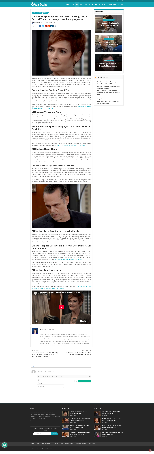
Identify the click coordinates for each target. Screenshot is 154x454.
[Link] (57, 376)
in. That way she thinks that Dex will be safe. (70, 145)
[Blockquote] (52, 376)
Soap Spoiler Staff (67, 444)
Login (33, 366)
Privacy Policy (81, 444)
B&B (81, 4)
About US (32, 1)
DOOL (72, 4)
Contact (92, 444)
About (56, 444)
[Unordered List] (50, 376)
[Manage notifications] (150, 450)
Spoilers (45, 12)
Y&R (86, 4)
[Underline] (43, 376)
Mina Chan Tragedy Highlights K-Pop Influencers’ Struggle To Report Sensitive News (108, 92)
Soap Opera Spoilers (43, 444)
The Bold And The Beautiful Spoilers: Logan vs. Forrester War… (108, 25)
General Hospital (37, 12)
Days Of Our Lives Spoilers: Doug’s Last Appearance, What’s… (109, 44)
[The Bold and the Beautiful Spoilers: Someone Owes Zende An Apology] (97, 420)
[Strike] (45, 376)
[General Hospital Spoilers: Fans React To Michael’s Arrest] (108, 62)
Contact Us (38, 1)
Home (67, 4)
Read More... (33, 421)
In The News (112, 4)
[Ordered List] (48, 376)
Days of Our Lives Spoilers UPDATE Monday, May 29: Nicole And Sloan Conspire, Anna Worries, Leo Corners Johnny (45, 354)
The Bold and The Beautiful (109, 19)
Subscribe (54, 433)
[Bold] (39, 376)
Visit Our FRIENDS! (102, 77)
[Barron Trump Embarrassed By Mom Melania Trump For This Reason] (65, 427)
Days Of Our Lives (108, 39)
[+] (61, 376)
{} (58, 376)
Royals (104, 4)
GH (77, 4)
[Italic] (41, 376)
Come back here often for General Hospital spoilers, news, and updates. (61, 287)
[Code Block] (54, 376)
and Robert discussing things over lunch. (68, 259)
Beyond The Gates (94, 4)
